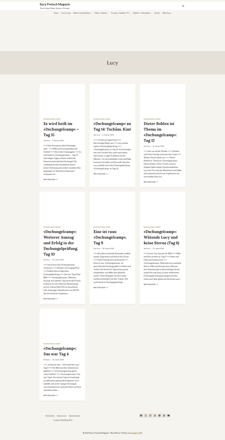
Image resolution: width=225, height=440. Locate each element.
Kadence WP (136, 433)
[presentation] (62, 99)
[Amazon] (155, 415)
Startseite (50, 416)
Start (56, 13)
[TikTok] (164, 415)
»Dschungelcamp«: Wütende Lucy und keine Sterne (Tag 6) (161, 237)
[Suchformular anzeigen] (183, 6)
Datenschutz (74, 416)
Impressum (62, 416)
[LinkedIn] (159, 415)
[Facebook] (141, 415)
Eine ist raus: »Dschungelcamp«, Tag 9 (110, 237)
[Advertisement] (112, 33)
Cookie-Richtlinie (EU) (62, 420)
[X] (146, 415)
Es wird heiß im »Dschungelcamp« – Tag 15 (61, 129)
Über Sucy (166, 13)
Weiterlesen (50, 179)
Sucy (48, 140)
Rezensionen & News (51, 119)
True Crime (66, 13)
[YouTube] (169, 415)
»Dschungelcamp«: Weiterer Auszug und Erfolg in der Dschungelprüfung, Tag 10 (60, 243)
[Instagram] (150, 415)
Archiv (157, 13)
